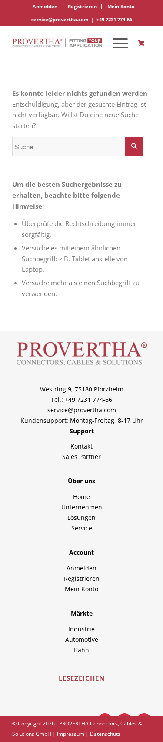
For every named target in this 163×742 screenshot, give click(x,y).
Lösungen (81, 517)
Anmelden (45, 6)
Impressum (70, 734)
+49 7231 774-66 (114, 19)
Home (81, 496)
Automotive (81, 639)
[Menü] (116, 43)
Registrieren (82, 6)
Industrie (81, 629)
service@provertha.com (60, 19)
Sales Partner (81, 456)
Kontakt (81, 446)
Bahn (81, 650)
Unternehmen (81, 507)
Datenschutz (105, 734)
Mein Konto (121, 6)
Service (81, 528)
